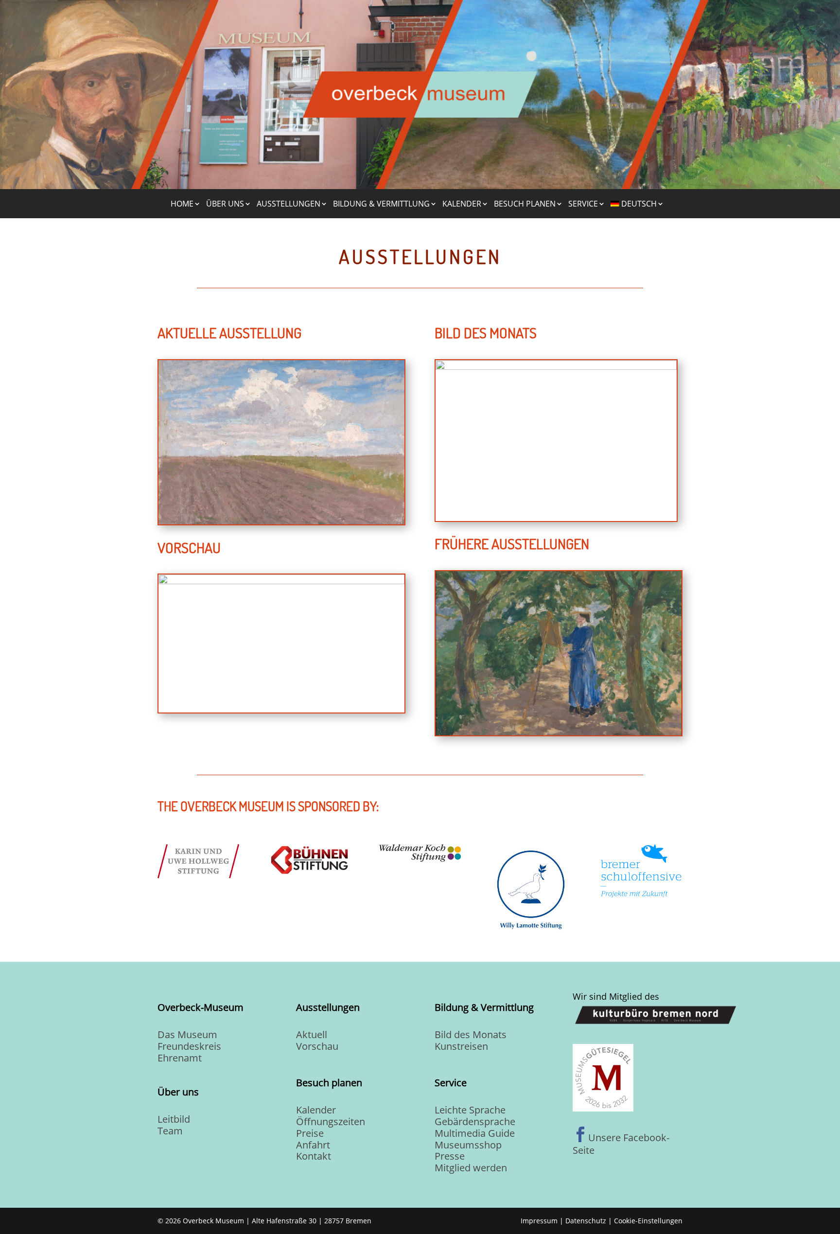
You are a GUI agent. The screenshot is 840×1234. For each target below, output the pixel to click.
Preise (310, 1133)
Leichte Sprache (470, 1109)
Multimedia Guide (475, 1133)
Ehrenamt (180, 1057)
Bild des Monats (471, 1034)
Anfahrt (313, 1144)
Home (182, 203)
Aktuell (311, 1034)
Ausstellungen (288, 203)
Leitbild (174, 1119)
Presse (450, 1156)
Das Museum (187, 1034)
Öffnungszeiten (330, 1121)
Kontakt (313, 1156)
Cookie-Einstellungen (648, 1220)
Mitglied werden (471, 1167)
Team (170, 1130)
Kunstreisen (461, 1046)
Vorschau (317, 1046)
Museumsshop (468, 1144)
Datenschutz (585, 1220)
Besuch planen (525, 203)
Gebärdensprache (475, 1121)
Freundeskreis (189, 1046)
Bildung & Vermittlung (381, 203)
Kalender (461, 203)
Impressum (539, 1220)
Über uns (225, 203)
